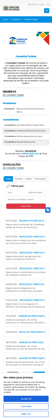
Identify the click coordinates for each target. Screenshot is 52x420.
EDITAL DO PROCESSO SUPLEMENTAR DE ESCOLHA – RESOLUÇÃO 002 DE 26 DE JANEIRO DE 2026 (32, 332)
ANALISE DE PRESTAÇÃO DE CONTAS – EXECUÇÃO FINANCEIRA (32, 358)
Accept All (26, 398)
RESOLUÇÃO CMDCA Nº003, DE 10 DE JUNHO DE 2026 (32, 284)
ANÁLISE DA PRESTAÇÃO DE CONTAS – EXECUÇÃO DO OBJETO (32, 316)
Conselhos (15, 19)
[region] (26, 396)
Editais (29, 178)
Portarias (19, 178)
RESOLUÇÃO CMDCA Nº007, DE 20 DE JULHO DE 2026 (33, 236)
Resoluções (40, 178)
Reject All (26, 414)
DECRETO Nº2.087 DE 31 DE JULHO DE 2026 (32, 220)
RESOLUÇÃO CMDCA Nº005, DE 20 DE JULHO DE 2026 (33, 268)
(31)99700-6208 (37, 5)
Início (5, 19)
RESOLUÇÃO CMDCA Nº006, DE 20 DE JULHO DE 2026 (33, 252)
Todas (8, 178)
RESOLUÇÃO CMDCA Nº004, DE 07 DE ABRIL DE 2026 (33, 300)
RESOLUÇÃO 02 (30, 153)
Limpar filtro (26, 206)
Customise (26, 406)
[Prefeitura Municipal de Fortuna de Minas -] (11, 8)
